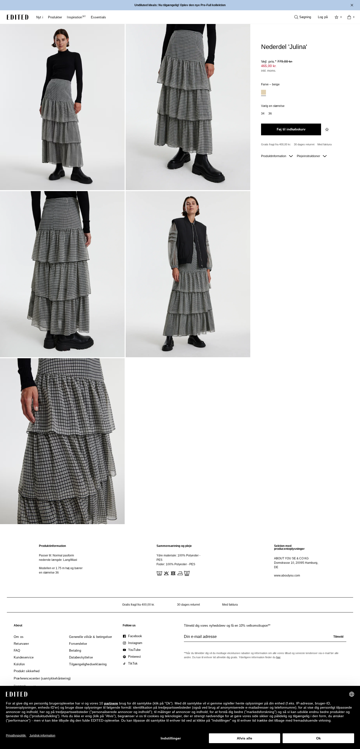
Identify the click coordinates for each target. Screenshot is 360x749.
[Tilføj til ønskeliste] (327, 129)
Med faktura (324, 144)
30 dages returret (304, 144)
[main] (180, 561)
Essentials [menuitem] (98, 17)
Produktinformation (274, 156)
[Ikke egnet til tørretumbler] (172, 572)
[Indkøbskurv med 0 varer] (349, 17)
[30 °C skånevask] (158, 572)
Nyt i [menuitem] (39, 17)
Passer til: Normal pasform (56, 555)
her (278, 657)
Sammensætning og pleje (174, 545)
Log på (323, 17)
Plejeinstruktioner (309, 156)
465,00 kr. (268, 66)
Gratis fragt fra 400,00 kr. (276, 144)
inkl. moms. (268, 70)
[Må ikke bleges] (165, 572)
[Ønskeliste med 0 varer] (336, 17)
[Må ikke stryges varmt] (179, 572)
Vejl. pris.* (277, 61)
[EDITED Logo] (17, 17)
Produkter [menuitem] (55, 17)
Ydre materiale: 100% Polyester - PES (178, 558)
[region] (62, 561)
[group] (265, 638)
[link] (18, 626)
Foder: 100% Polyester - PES (175, 564)
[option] (263, 93)
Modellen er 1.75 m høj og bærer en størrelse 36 (61, 570)
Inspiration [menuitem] (76, 17)
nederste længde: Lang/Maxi (58, 560)
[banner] (180, 5)
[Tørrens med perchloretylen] (186, 572)
